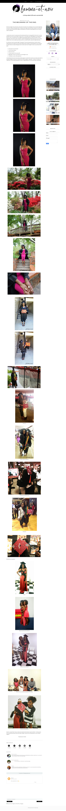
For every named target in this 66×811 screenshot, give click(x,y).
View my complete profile (53, 48)
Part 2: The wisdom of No (14, 760)
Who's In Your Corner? (53, 123)
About (31, 1)
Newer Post (9, 801)
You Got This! (53, 100)
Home (26, 1)
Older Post (39, 801)
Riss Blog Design (35, 807)
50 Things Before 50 (39, 1)
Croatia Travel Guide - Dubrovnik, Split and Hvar (53, 88)
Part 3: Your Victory (14, 754)
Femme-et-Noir (53, 46)
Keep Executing (53, 111)
